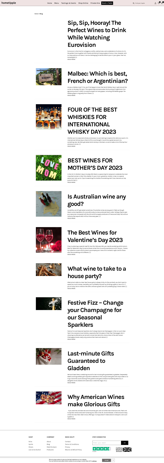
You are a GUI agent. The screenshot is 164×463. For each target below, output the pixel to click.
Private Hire (95, 3)
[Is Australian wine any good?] (49, 204)
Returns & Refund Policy (73, 450)
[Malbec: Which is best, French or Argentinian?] (49, 76)
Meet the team (52, 447)
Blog (48, 444)
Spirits (31, 444)
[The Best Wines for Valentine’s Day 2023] (49, 240)
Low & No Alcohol (35, 450)
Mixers (31, 447)
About (49, 441)
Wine (30, 441)
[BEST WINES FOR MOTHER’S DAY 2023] (49, 167)
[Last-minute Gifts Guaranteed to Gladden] (49, 356)
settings (94, 461)
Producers (50, 450)
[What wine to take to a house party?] (49, 269)
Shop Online (83, 3)
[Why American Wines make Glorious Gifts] (49, 398)
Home (49, 3)
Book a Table (107, 3)
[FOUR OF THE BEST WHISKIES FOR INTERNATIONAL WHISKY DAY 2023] (49, 117)
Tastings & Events (68, 3)
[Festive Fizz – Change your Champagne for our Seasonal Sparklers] (49, 303)
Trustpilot (94, 451)
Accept (106, 460)
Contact (67, 441)
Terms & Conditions (72, 444)
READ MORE (71, 59)
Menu (56, 3)
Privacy (67, 447)
